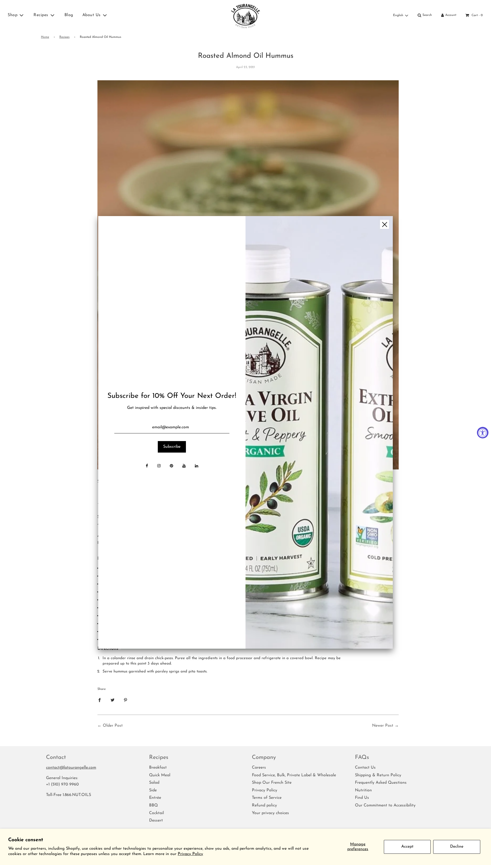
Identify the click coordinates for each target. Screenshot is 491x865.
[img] (319, 432)
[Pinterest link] (171, 466)
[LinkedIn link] (196, 466)
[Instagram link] (159, 466)
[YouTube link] (184, 466)
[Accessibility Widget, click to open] (482, 432)
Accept (407, 847)
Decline (456, 847)
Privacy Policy (190, 854)
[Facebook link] (147, 466)
